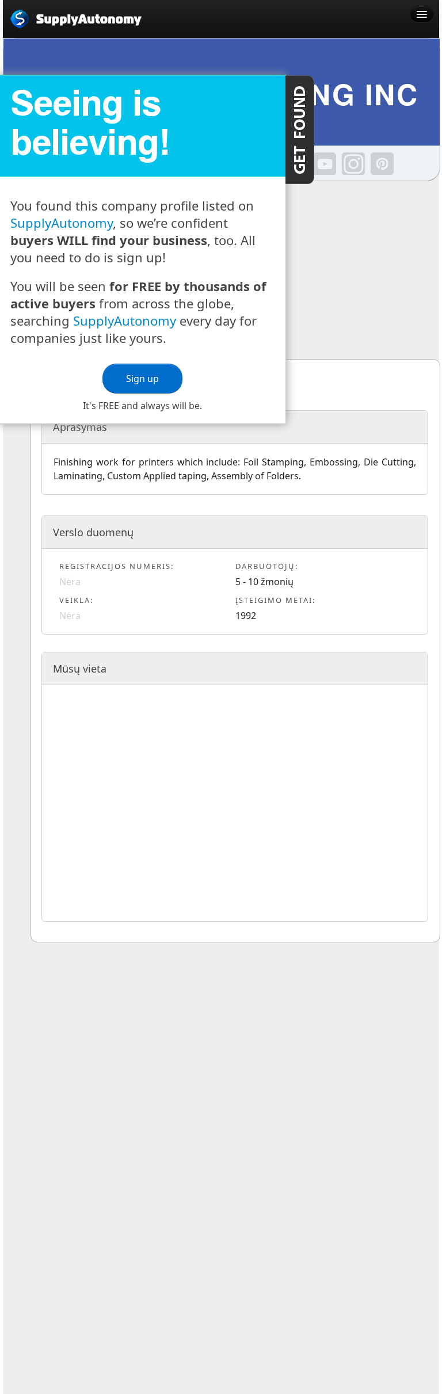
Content (299, 129)
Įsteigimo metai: (275, 600)
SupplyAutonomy (61, 222)
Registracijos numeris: (116, 566)
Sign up (142, 378)
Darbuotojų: (266, 566)
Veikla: (76, 600)
